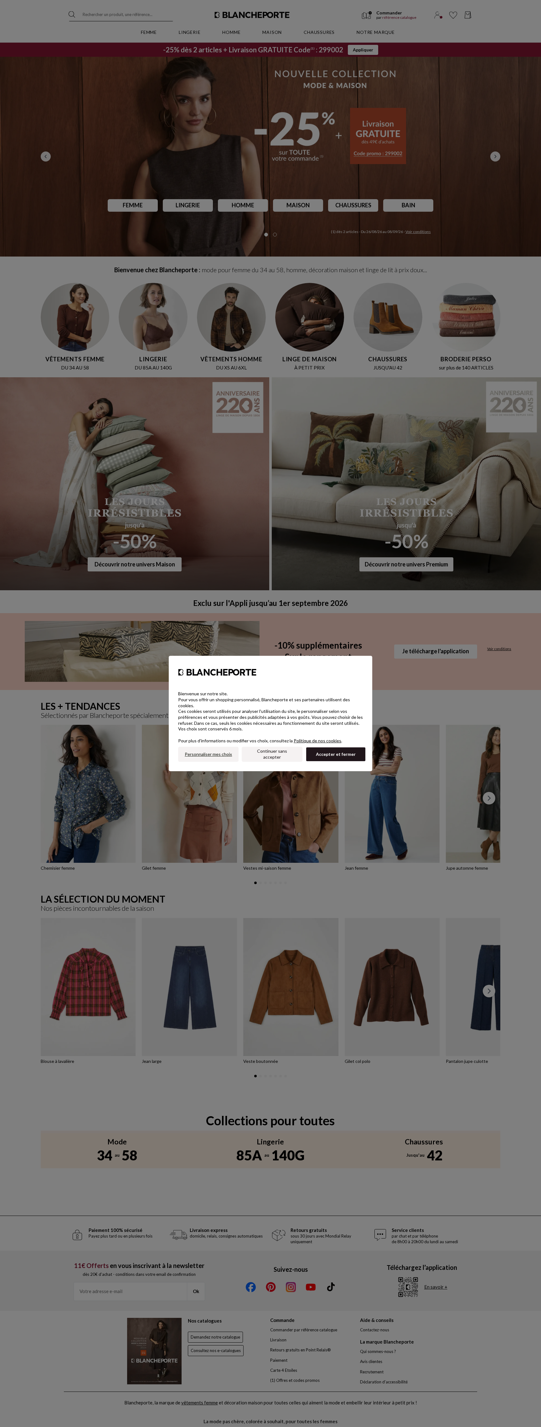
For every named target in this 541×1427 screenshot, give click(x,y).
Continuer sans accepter (272, 754)
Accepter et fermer (336, 754)
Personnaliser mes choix (208, 754)
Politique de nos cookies (317, 740)
